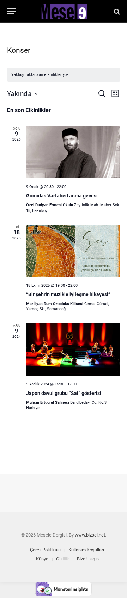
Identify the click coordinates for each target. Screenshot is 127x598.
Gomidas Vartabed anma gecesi (62, 196)
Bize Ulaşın (88, 558)
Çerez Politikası (45, 549)
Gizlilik (62, 558)
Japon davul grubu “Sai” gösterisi (63, 393)
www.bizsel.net (90, 535)
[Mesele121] (63, 11)
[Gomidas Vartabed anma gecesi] (73, 152)
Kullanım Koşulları (86, 549)
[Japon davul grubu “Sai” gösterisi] (73, 349)
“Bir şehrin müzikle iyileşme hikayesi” (68, 294)
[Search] (116, 11)
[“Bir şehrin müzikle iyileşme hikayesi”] (73, 251)
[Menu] (11, 11)
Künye (42, 558)
